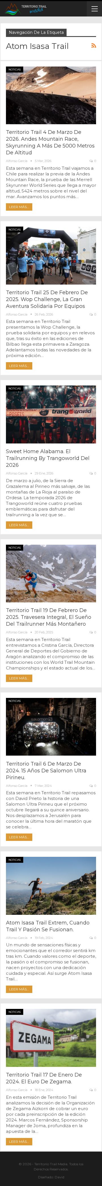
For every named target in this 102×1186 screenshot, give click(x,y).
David (59, 1177)
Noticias (14, 69)
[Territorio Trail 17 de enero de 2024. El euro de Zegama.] (51, 1038)
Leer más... (19, 207)
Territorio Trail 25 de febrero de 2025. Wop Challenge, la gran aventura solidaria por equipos (47, 299)
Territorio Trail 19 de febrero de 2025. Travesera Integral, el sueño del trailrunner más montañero (48, 617)
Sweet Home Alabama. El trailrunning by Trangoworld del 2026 (48, 458)
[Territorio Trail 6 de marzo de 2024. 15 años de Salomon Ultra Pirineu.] (51, 727)
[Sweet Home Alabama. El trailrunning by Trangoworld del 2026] (51, 414)
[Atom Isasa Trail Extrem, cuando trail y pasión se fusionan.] (51, 886)
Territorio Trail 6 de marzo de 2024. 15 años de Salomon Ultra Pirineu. (46, 771)
